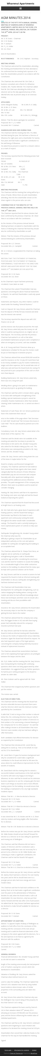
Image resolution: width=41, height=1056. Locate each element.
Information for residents (21, 1050)
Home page (8, 1050)
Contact (34, 1050)
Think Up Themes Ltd (16, 1053)
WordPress (34, 1053)
